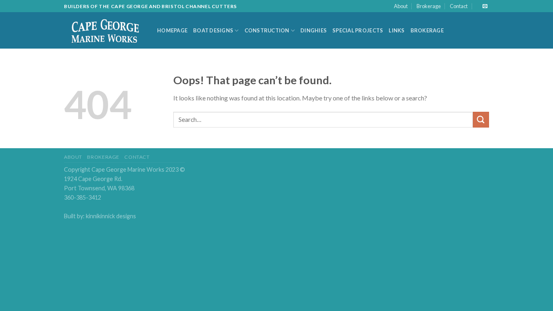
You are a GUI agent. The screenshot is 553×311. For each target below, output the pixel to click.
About (401, 6)
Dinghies (313, 30)
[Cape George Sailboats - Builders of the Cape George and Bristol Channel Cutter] (104, 31)
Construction (267, 30)
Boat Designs (213, 30)
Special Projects (357, 30)
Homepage (172, 30)
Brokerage (429, 6)
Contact (459, 6)
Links (396, 30)
